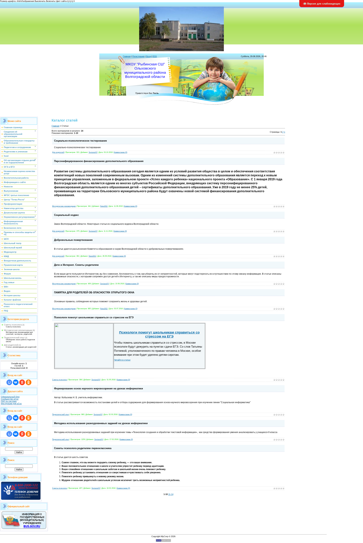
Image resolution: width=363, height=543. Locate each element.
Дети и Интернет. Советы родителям (76, 264)
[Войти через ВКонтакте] (16, 382)
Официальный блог (10, 397)
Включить (50, 1)
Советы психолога (13, 325)
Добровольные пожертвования (73, 240)
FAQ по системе (9, 401)
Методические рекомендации (18, 330)
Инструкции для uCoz (11, 403)
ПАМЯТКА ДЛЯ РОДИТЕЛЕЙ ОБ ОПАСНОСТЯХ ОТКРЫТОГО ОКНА (94, 292)
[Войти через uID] (9, 382)
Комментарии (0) (120, 152)
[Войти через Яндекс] (22, 382)
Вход (148, 56)
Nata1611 (104, 206)
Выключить (40, 1)
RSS (155, 56)
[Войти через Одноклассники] (28, 382)
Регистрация (138, 56)
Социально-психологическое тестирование (80, 140)
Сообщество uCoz (10, 399)
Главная (127, 56)
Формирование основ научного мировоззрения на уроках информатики (98, 388)
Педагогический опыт (14, 337)
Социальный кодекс (66, 215)
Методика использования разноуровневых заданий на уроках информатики (101, 423)
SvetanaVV (93, 152)
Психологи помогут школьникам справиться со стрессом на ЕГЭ (93, 317)
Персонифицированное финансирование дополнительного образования (98, 161)
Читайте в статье (122, 360)
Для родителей (11, 345)
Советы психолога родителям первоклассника (82, 448)
